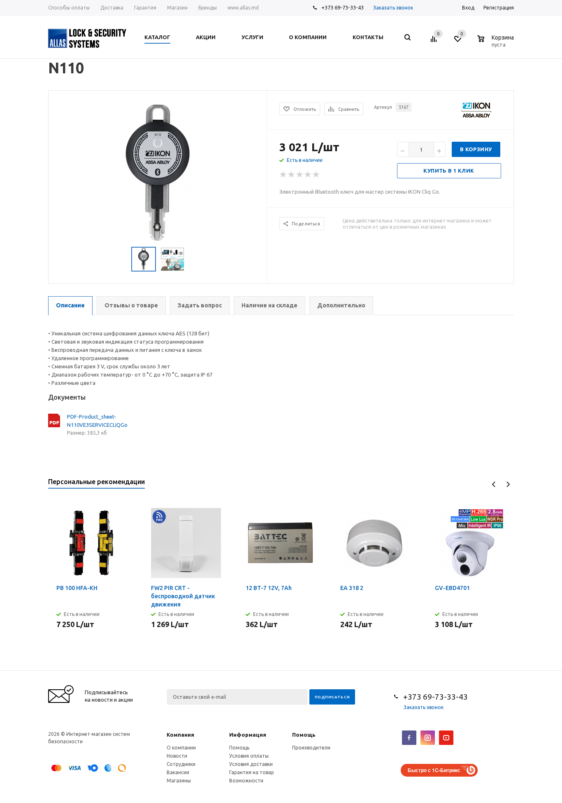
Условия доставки (251, 764)
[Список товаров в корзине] (496, 43)
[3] (300, 175)
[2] (292, 175)
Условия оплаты (249, 756)
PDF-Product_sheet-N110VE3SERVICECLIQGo (97, 421)
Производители (311, 747)
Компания (180, 734)
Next (508, 484)
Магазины (179, 780)
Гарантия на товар (251, 772)
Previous (494, 484)
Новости (177, 756)
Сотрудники (181, 764)
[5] (316, 175)
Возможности (246, 780)
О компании (181, 747)
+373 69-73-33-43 (342, 7)
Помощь (304, 734)
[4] (308, 175)
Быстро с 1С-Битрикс (434, 770)
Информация (247, 734)
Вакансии (178, 772)
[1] (283, 175)
